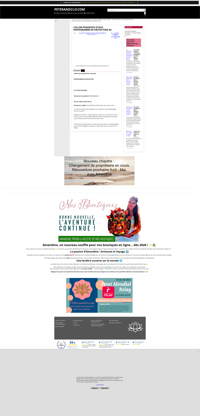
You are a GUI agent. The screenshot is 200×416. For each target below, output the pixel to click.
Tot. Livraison (129, 72)
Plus (83, 70)
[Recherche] (144, 10)
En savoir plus (100, 384)
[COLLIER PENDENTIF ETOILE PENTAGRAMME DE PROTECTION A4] (92, 48)
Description (77, 70)
